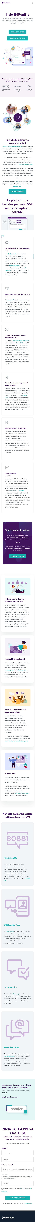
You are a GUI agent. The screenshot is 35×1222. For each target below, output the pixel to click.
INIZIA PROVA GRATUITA (17, 1198)
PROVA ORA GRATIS (17, 32)
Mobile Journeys (21, 670)
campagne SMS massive (26, 164)
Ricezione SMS (10, 858)
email (13, 670)
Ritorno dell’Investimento (21, 793)
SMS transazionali (14, 265)
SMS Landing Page (12, 925)
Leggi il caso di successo (9, 1097)
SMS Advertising (11, 1047)
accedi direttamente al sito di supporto (16, 741)
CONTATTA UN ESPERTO (17, 38)
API (16, 181)
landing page (10, 931)
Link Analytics (10, 987)
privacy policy (28, 1203)
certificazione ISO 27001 (16, 490)
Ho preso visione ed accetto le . (16, 1190)
